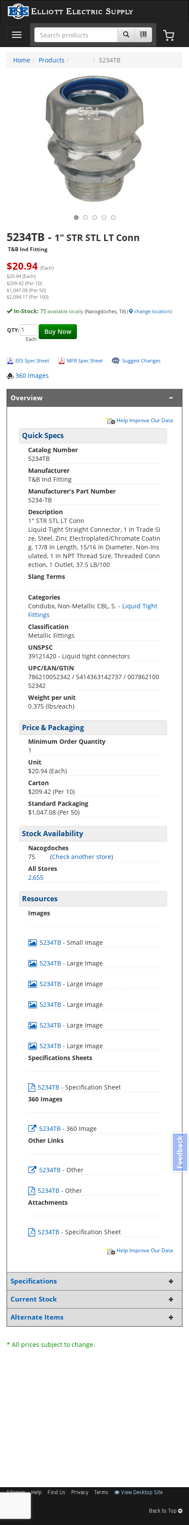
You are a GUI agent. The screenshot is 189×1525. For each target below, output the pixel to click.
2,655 (36, 877)
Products (52, 60)
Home (21, 60)
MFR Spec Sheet (85, 360)
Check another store (81, 856)
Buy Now (57, 331)
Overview (27, 398)
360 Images (31, 375)
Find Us (56, 1493)
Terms (101, 1493)
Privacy (79, 1493)
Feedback (180, 1152)
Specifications (34, 1281)
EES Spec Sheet (32, 360)
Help (36, 1493)
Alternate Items (37, 1317)
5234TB (50, 942)
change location (152, 311)
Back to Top (163, 1511)
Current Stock (34, 1299)
